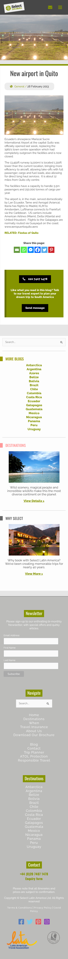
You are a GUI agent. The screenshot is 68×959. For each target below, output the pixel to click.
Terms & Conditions (19, 907)
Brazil (34, 385)
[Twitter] (44, 250)
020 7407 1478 (37, 278)
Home (34, 715)
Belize (34, 377)
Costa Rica (34, 397)
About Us (34, 731)
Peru (34, 425)
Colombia (34, 393)
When (34, 723)
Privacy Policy (43, 907)
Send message (35, 307)
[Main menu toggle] (60, 7)
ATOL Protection (34, 756)
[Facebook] (37, 250)
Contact (34, 748)
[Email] (17, 250)
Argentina (34, 369)
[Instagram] (47, 921)
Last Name (9, 660)
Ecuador (34, 401)
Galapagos (34, 405)
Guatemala (34, 409)
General (19, 86)
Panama (34, 421)
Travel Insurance (34, 727)
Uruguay (34, 429)
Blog (34, 744)
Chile (34, 389)
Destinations (34, 719)
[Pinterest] (51, 250)
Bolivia (34, 381)
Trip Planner (34, 752)
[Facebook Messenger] (31, 250)
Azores (34, 373)
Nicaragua (34, 417)
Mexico (34, 413)
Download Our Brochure (34, 735)
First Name (10, 647)
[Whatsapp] (24, 250)
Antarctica (34, 365)
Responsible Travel (34, 760)
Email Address (11, 635)
